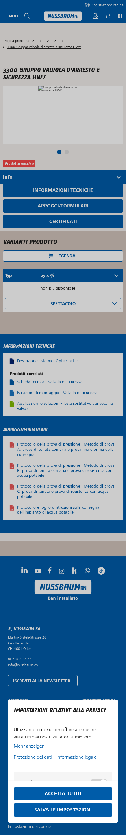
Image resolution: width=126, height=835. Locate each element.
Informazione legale (76, 757)
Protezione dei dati (33, 757)
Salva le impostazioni (63, 810)
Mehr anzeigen (29, 746)
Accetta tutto (63, 794)
